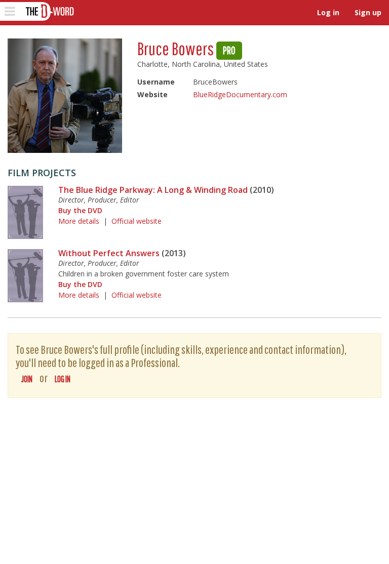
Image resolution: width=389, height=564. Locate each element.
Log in (328, 12)
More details (78, 221)
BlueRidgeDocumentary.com (240, 94)
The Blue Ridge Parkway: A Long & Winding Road (153, 189)
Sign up (368, 12)
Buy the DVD (80, 210)
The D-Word (49, 11)
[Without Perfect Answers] (25, 275)
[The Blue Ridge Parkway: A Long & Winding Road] (25, 212)
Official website (136, 221)
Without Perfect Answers (109, 253)
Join (26, 379)
